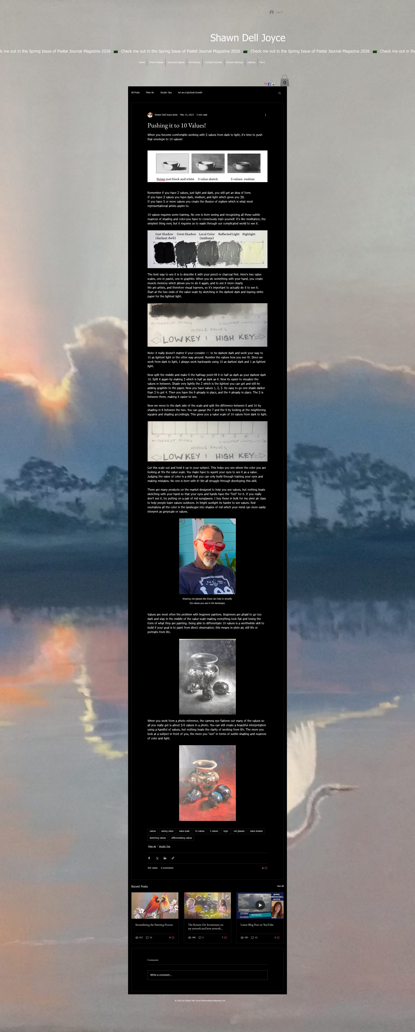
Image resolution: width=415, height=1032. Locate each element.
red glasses (239, 831)
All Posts (135, 93)
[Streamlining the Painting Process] (154, 905)
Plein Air (150, 93)
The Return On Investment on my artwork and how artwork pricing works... (205, 926)
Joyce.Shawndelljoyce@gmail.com (210, 1001)
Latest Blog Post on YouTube (257, 924)
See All (280, 886)
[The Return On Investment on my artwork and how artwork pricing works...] (207, 905)
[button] (285, 80)
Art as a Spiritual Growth (190, 93)
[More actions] (265, 115)
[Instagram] (265, 84)
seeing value (167, 831)
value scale (184, 831)
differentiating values (181, 838)
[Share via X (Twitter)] (157, 858)
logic (226, 831)
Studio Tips (166, 93)
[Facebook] (269, 84)
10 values (199, 831)
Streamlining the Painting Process (154, 924)
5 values (214, 831)
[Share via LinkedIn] (164, 858)
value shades (256, 831)
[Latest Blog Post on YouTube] (260, 905)
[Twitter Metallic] (273, 84)
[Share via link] (172, 858)
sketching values (158, 838)
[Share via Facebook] (149, 858)
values (153, 831)
